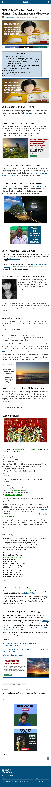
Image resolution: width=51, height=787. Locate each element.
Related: (5, 75)
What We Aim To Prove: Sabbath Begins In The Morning (21, 62)
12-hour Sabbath (29, 593)
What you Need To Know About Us (8, 781)
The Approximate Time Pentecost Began (17, 72)
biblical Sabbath (28, 113)
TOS (27, 781)
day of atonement (7, 684)
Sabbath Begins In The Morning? (12, 56)
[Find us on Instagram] (39, 781)
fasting (27, 193)
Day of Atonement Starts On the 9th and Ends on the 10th (22, 65)
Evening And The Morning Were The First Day (18, 58)
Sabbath (6, 6)
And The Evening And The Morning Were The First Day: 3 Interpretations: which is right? (22, 644)
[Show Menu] (2, 2)
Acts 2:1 (4, 485)
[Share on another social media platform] (48, 47)
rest (33, 265)
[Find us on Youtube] (42, 781)
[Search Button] (48, 2)
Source (5, 580)
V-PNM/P (9, 485)
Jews (18, 623)
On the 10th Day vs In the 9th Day (15, 67)
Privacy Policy (22, 781)
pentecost (18, 684)
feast (14, 684)
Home (3, 6)
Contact (16, 781)
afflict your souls (14, 259)
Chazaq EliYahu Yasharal (10, 17)
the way (42, 623)
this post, (22, 131)
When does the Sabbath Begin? (13, 655)
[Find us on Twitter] (37, 781)
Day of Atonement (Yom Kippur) (12, 63)
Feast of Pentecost (8, 70)
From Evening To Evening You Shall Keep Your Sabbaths (22, 60)
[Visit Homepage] (25, 2)
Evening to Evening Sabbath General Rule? (15, 68)
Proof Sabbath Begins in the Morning (13, 74)
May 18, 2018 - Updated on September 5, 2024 (25, 17)
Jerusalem (43, 509)
